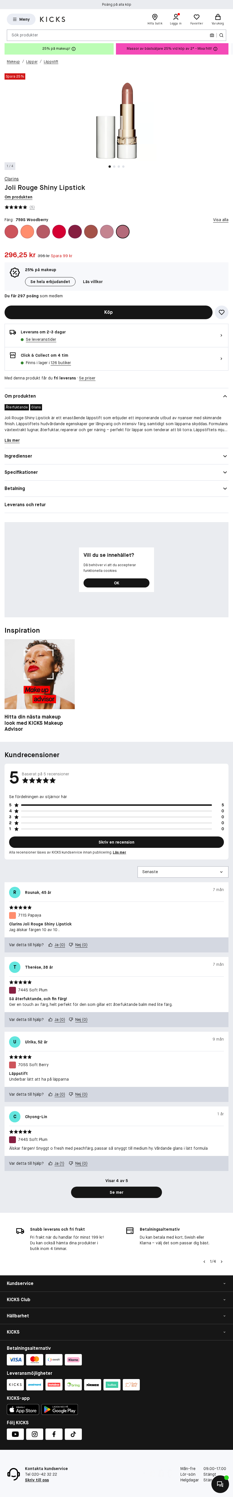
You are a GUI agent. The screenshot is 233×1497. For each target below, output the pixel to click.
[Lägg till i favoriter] (221, 312)
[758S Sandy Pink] (107, 231)
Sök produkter (25, 35)
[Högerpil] (228, 48)
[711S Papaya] (27, 231)
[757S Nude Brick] (91, 231)
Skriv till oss (37, 1480)
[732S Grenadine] (43, 231)
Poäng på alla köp (116, 3)
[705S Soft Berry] (11, 231)
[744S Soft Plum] (75, 231)
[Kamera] (212, 35)
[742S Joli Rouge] (59, 231)
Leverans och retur (25, 505)
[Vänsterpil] (204, 1261)
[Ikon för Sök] (221, 35)
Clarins (12, 179)
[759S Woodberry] (123, 231)
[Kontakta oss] (220, 1484)
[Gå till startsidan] (52, 19)
